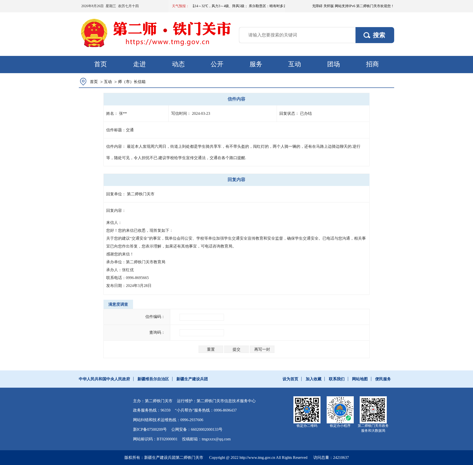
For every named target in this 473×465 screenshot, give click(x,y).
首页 (100, 64)
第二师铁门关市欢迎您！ (375, 6)
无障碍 (317, 6)
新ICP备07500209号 (150, 429)
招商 (372, 64)
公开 (217, 64)
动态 (178, 64)
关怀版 (328, 6)
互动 (294, 64)
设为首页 (290, 379)
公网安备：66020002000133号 (196, 429)
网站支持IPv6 (345, 6)
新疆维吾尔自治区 (153, 379)
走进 (139, 64)
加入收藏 (313, 379)
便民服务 (383, 379)
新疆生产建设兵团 (192, 379)
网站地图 (360, 379)
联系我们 (337, 379)
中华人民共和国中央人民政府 (104, 379)
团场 (333, 64)
